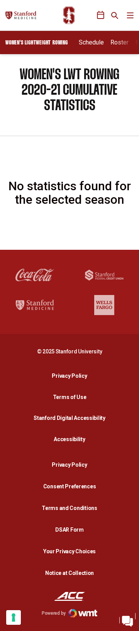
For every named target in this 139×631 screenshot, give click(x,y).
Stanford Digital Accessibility (71, 417)
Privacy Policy (71, 375)
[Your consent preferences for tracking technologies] (13, 617)
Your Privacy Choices (69, 551)
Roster (119, 42)
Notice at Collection (69, 573)
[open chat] (127, 619)
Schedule (91, 42)
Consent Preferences (69, 486)
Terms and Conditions (69, 508)
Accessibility (71, 439)
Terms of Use (69, 397)
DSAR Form (69, 530)
